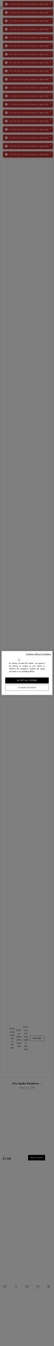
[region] (27, 673)
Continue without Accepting (38, 654)
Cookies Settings (27, 687)
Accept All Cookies (27, 680)
